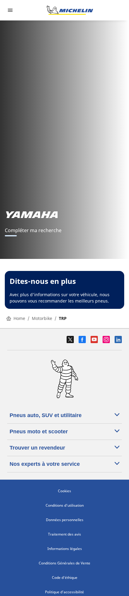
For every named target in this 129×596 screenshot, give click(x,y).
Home (19, 318)
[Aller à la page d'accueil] (70, 10)
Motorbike (42, 318)
